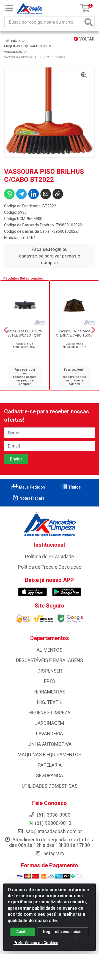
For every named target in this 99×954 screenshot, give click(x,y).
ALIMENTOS (49, 650)
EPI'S (49, 681)
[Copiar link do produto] (58, 194)
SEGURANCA (49, 775)
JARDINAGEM (49, 723)
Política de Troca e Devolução (49, 567)
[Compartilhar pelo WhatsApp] (9, 194)
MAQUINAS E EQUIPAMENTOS (49, 754)
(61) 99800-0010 (53, 823)
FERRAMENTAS (49, 692)
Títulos (74, 487)
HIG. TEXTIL (49, 702)
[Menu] (9, 8)
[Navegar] (5, 330)
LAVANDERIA (49, 733)
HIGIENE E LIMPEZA (49, 712)
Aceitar (22, 931)
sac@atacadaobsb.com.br (53, 831)
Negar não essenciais (62, 931)
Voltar (86, 39)
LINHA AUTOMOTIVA (50, 744)
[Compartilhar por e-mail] (45, 194)
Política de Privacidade (49, 556)
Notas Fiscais (31, 498)
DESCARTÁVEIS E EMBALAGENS (49, 660)
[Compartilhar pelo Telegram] (21, 194)
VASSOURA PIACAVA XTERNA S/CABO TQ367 (74, 333)
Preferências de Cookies (35, 943)
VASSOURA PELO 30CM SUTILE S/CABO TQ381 (25, 333)
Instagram (53, 853)
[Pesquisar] (88, 22)
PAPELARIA (50, 765)
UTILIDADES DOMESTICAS (50, 786)
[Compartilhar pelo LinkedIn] (33, 194)
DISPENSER (49, 671)
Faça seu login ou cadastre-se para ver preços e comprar (49, 256)
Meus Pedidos (31, 487)
